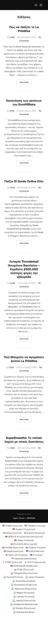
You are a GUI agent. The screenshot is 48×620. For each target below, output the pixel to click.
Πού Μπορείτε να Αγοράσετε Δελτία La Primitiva (24, 359)
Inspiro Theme (18, 518)
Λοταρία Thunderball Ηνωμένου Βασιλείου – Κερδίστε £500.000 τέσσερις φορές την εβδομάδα (24, 269)
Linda (12, 37)
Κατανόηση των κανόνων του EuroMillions (24, 102)
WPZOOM (31, 518)
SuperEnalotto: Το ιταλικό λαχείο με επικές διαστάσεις (24, 440)
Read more (26, 82)
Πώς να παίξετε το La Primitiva (24, 29)
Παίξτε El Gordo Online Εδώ (23, 181)
